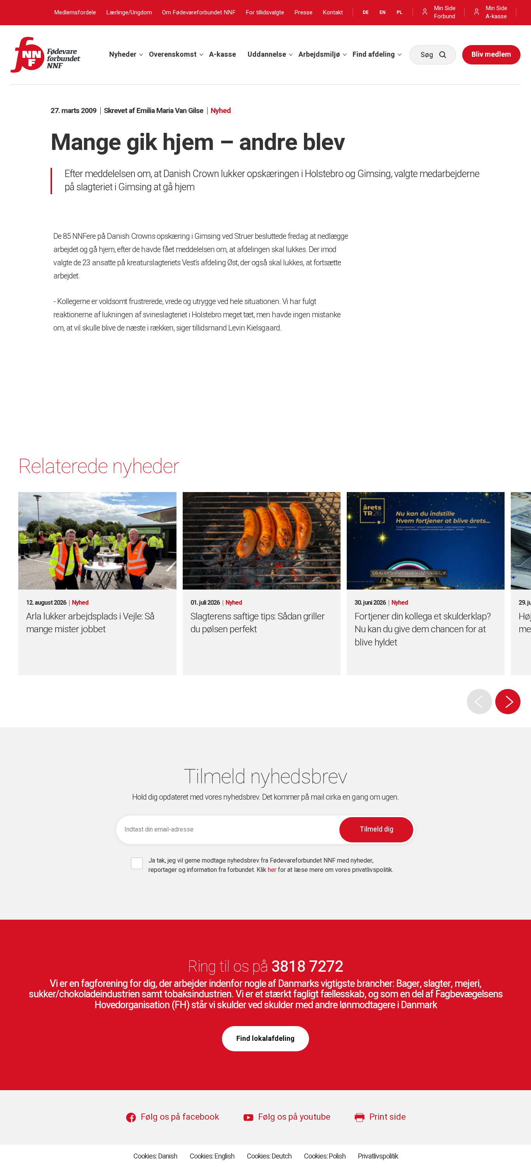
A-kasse (222, 54)
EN (382, 12)
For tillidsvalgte (265, 13)
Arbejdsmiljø (319, 54)
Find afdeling (374, 54)
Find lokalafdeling (265, 1038)
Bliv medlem (491, 54)
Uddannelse (267, 54)
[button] (508, 701)
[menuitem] (123, 55)
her (273, 870)
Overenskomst (173, 54)
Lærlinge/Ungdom (129, 13)
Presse (303, 13)
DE (366, 12)
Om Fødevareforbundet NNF (199, 13)
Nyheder (122, 54)
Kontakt (333, 13)
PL (399, 12)
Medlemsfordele (75, 13)
